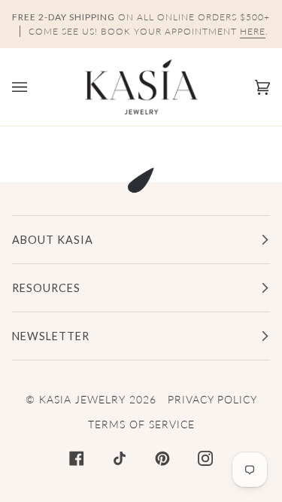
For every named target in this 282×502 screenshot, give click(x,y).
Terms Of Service (141, 424)
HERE (252, 31)
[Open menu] (34, 87)
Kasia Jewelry (82, 399)
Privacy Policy (212, 399)
